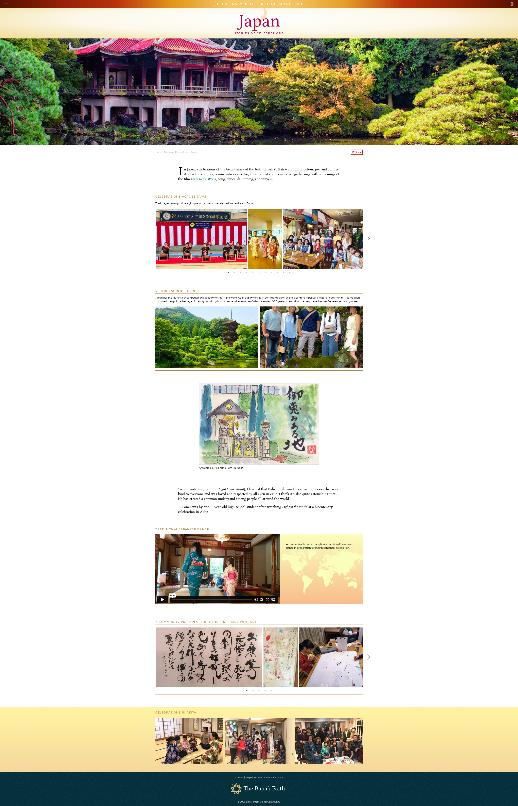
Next (369, 239)
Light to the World (203, 179)
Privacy (258, 777)
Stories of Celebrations (176, 152)
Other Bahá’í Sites (273, 777)
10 (283, 272)
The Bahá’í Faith (264, 789)
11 (289, 272)
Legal (249, 777)
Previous (149, 239)
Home (158, 152)
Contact (239, 777)
